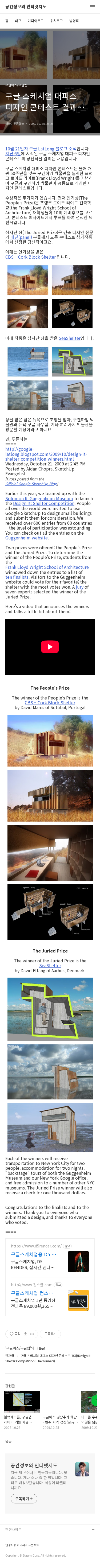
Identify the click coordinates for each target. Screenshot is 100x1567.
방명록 (74, 20)
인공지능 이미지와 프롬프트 (22, 1545)
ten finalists (17, 576)
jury (79, 586)
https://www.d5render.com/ (36, 1246)
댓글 (8, 1441)
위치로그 (56, 20)
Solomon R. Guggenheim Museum (39, 498)
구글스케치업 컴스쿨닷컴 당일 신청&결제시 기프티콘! (32, 1293)
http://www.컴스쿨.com (32, 1284)
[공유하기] (25, 1334)
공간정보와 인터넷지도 (25, 7)
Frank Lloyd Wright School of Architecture (47, 567)
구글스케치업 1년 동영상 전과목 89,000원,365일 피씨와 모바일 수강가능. (33, 1303)
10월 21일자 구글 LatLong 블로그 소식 (41, 148)
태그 (18, 20)
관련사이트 (13, 1529)
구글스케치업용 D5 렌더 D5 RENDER (33, 1254)
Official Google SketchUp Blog (31, 484)
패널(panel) (21, 237)
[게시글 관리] (32, 1334)
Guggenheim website (26, 537)
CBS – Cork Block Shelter (30, 256)
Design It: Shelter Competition (43, 503)
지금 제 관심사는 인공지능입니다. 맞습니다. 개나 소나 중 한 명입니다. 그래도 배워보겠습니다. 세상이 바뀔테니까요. (39, 1480)
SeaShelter (70, 338)
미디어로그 (36, 20)
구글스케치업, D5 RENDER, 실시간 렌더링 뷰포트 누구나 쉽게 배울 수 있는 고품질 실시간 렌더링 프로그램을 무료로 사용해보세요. (33, 1264)
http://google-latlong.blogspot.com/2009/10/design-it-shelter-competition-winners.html (46, 453)
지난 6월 (13, 153)
